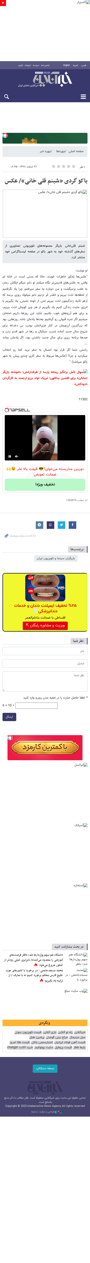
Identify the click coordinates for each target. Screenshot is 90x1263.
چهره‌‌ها (60, 151)
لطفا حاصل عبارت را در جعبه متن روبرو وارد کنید (55, 698)
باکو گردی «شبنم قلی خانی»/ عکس (46, 181)
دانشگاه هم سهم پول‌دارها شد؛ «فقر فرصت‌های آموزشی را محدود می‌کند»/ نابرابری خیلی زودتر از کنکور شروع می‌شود (33, 960)
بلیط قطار (79, 1047)
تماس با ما (45, 65)
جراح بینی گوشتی (57, 1037)
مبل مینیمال (77, 1037)
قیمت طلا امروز (20, 1042)
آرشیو (20, 65)
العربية (75, 65)
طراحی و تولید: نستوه (43, 1112)
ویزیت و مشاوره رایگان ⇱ (45, 625)
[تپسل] (5, 135)
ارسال (9, 716)
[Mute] (17, 456)
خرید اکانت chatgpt (20, 1047)
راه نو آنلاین (65, 1032)
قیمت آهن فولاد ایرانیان (69, 1042)
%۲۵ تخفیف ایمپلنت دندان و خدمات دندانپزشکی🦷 (45, 609)
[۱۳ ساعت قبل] (76, 960)
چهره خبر (45, 151)
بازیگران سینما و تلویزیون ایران (56, 558)
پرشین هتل (36, 1037)
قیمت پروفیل (63, 1047)
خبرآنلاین (45, 80)
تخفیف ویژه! (45, 484)
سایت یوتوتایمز (43, 1047)
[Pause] (10, 456)
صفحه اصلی (76, 151)
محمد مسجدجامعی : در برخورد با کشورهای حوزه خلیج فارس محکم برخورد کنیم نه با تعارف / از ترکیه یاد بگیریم (34, 975)
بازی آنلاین (49, 1032)
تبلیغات (28, 65)
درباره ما (36, 65)
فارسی (83, 65)
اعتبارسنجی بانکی (42, 1042)
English (67, 65)
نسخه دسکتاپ (45, 1068)
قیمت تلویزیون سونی (27, 1032)
